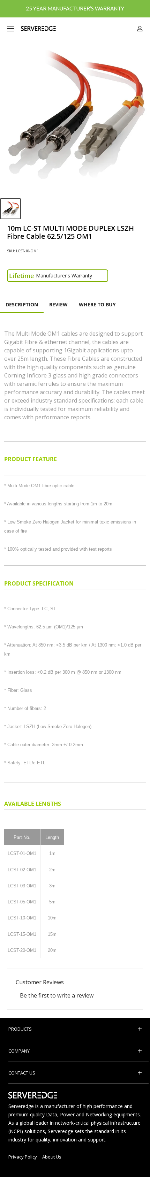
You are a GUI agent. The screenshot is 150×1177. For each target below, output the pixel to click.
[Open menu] (10, 28)
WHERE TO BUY (97, 304)
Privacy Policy (22, 1157)
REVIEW (58, 304)
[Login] (140, 28)
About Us (51, 1157)
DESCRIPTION (22, 304)
